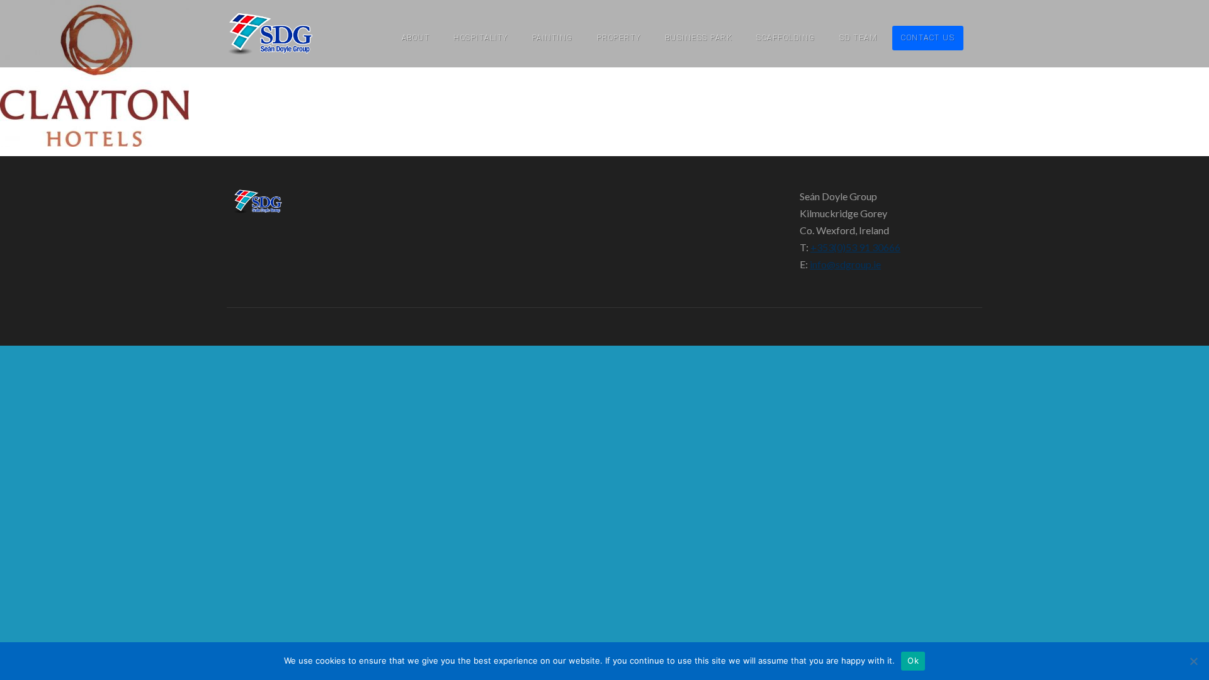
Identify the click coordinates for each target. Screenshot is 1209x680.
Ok (913, 660)
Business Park (699, 37)
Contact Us (928, 37)
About (416, 37)
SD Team (858, 37)
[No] (1193, 661)
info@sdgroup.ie (845, 264)
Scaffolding (785, 37)
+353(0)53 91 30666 (855, 247)
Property (619, 37)
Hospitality (480, 37)
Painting (552, 37)
